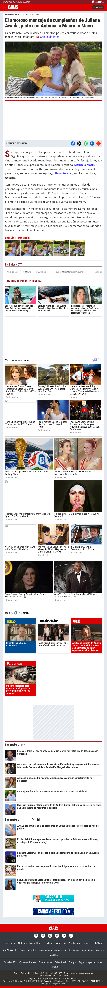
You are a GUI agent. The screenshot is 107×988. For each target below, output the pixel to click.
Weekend (61, 943)
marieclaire (53, 621)
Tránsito (53, 966)
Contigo (32, 950)
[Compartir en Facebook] (73, 143)
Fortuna (49, 943)
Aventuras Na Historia (50, 950)
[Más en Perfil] (21, 613)
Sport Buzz (87, 950)
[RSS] (64, 936)
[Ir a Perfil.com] (98, 2)
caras (86, 621)
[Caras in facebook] (43, 936)
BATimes (99, 943)
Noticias (22, 943)
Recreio (100, 950)
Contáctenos (45, 962)
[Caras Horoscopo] (53, 913)
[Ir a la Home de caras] (13, 8)
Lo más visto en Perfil (22, 819)
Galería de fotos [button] (49, 37)
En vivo (99, 7)
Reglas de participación (91, 962)
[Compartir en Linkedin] (92, 143)
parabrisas (20, 664)
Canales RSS (10, 962)
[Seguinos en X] (50, 936)
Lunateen (87, 943)
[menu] (5, 7)
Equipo (72, 962)
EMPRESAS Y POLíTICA (15, 14)
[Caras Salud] (53, 900)
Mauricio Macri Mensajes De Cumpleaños (71, 272)
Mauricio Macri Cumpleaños (36, 272)
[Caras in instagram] (36, 936)
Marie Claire (35, 943)
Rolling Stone (72, 950)
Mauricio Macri (13, 272)
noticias (20, 621)
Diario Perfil (9, 943)
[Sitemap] (71, 936)
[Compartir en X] (79, 143)
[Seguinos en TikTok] (57, 936)
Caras (22, 950)
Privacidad (60, 962)
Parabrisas (74, 943)
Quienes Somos (27, 962)
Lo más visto (15, 745)
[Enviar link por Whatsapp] (86, 143)
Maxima (53, 954)
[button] (53, 71)
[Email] (98, 143)
